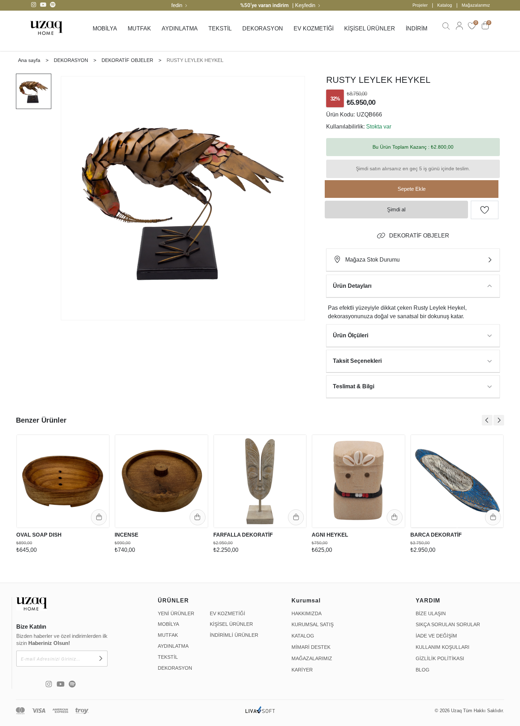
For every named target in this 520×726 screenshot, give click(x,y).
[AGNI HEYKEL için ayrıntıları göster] (358, 481)
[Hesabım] (458, 29)
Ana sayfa (29, 60)
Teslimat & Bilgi (353, 386)
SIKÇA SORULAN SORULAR (448, 624)
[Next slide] (498, 420)
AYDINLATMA (180, 28)
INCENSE (126, 535)
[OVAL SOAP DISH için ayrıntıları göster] (63, 481)
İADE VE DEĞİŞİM (436, 636)
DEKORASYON (262, 28)
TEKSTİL (220, 28)
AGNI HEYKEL (330, 535)
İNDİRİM (416, 28)
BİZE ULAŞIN (431, 613)
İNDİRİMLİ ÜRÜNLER (234, 635)
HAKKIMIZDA (306, 613)
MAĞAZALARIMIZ (311, 658)
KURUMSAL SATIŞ (312, 624)
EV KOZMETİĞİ (314, 28)
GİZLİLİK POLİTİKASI (440, 658)
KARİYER (302, 670)
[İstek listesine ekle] (99, 442)
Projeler (420, 5)
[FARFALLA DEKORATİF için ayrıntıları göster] (260, 481)
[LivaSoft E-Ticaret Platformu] (260, 710)
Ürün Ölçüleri (350, 335)
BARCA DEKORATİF (436, 535)
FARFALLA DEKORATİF (243, 535)
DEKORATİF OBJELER (419, 236)
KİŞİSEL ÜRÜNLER (369, 28)
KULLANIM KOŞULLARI (442, 647)
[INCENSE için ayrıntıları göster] (161, 481)
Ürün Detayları (352, 286)
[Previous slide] (487, 420)
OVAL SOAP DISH (39, 535)
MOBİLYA (105, 28)
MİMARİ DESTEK (310, 647)
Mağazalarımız (476, 5)
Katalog (444, 5)
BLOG (422, 670)
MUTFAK (139, 28)
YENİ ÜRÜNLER (176, 613)
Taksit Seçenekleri (357, 361)
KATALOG (302, 636)
